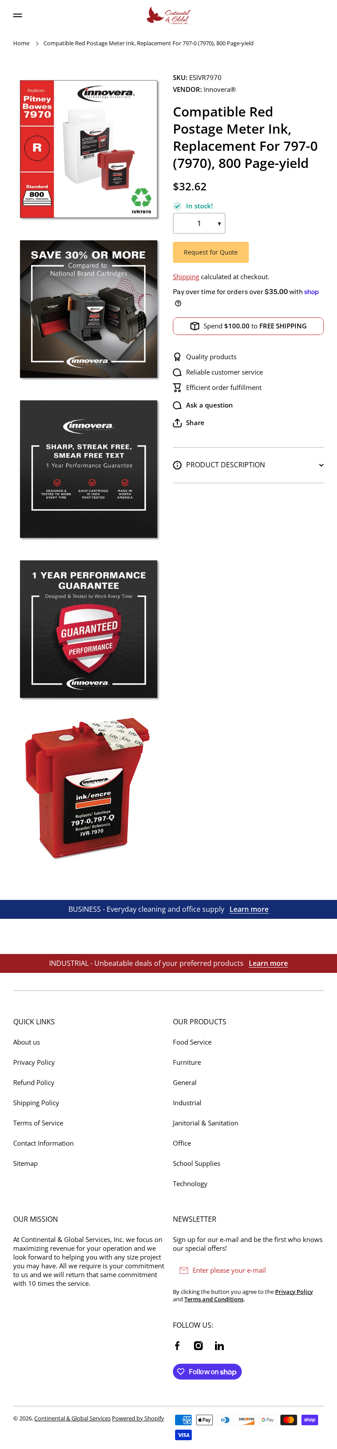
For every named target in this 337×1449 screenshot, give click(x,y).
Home (21, 43)
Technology (190, 1183)
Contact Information (43, 1143)
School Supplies (196, 1163)
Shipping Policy (36, 1102)
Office (182, 1143)
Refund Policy (33, 1082)
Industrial (187, 1102)
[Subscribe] (313, 1271)
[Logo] (168, 15)
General (185, 1082)
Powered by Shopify (138, 1418)
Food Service (192, 1042)
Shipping (186, 276)
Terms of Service (38, 1123)
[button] (188, 423)
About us (26, 1042)
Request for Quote (211, 252)
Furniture (187, 1062)
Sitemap (25, 1163)
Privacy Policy (34, 1062)
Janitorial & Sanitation (205, 1123)
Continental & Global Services (72, 1418)
